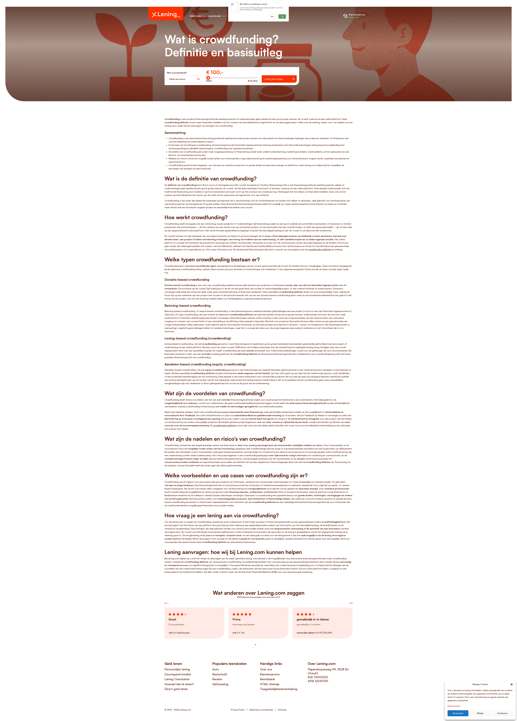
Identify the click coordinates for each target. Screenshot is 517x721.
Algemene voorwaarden (261, 709)
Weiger (480, 713)
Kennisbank (267, 679)
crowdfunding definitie (319, 249)
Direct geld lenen (176, 689)
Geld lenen (196, 15)
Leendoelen (214, 15)
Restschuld (219, 674)
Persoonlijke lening (177, 669)
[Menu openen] (205, 16)
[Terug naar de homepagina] (165, 13)
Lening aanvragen (273, 78)
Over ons (266, 669)
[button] (511, 684)
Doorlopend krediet (178, 674)
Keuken (217, 679)
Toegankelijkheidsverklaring (278, 689)
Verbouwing (220, 684)
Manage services (454, 706)
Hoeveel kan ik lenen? (179, 684)
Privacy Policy (238, 709)
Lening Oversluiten (177, 679)
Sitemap (282, 709)
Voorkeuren (502, 713)
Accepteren (458, 713)
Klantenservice (270, 674)
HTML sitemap (269, 684)
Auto (215, 669)
